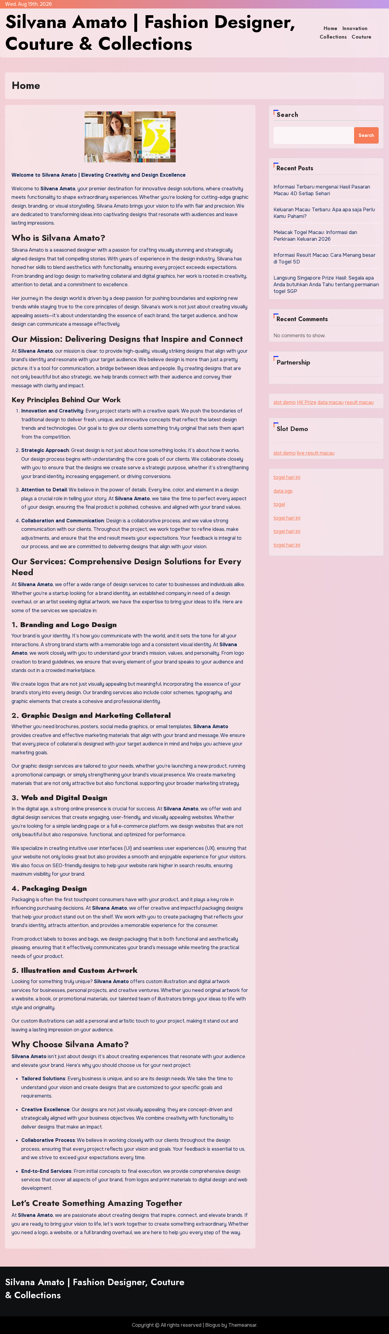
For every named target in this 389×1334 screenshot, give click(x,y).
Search (288, 114)
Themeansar (242, 1325)
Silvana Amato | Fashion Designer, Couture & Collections (150, 32)
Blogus (212, 1325)
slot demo (285, 402)
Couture (362, 36)
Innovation (355, 28)
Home (331, 28)
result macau (359, 402)
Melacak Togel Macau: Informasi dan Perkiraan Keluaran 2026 (315, 235)
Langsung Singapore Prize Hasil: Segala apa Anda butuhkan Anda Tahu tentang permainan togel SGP (326, 284)
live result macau (316, 453)
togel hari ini (287, 477)
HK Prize (306, 402)
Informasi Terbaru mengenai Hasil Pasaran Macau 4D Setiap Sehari (322, 190)
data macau (331, 402)
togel (279, 504)
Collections (333, 36)
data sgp (283, 491)
